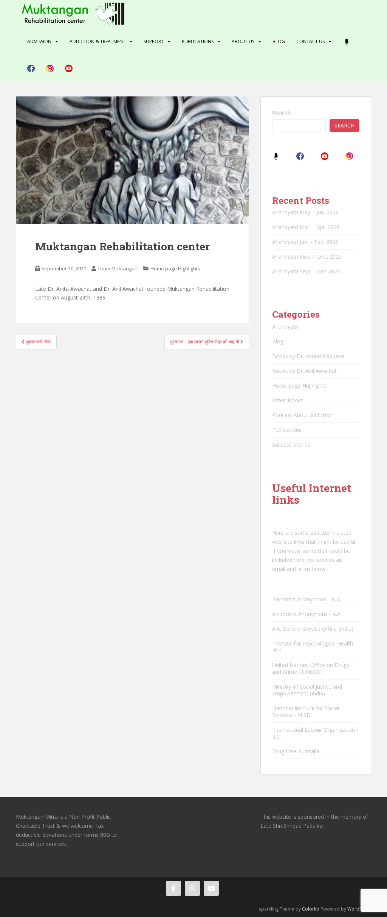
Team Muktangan (118, 268)
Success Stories (291, 444)
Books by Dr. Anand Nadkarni (308, 356)
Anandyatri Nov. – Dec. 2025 (307, 256)
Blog (278, 41)
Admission (39, 41)
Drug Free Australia (295, 751)
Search (281, 112)
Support (154, 41)
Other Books (287, 400)
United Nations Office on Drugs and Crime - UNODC (310, 668)
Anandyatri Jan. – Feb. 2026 (305, 241)
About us (243, 41)
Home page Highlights (175, 268)
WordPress (359, 909)
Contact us (310, 41)
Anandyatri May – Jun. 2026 (305, 212)
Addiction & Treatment (97, 41)
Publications (198, 41)
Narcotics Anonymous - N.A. (306, 599)
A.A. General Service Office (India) (312, 628)
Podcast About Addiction (302, 415)
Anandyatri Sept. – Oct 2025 (306, 271)
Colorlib (310, 909)
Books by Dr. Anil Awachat (304, 370)
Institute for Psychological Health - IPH (314, 647)
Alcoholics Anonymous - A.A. (307, 614)
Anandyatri (285, 326)
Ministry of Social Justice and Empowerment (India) (307, 690)
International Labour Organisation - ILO (315, 733)
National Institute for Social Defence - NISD (305, 711)
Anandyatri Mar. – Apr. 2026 (306, 227)
